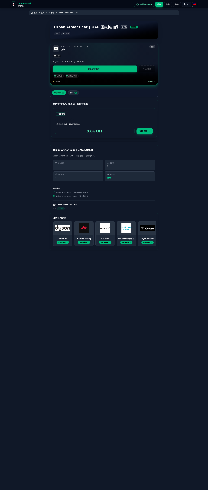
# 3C (57, 34)
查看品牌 (150, 81)
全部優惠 (58, 92)
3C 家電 (51, 13)
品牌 (159, 4)
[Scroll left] (54, 231)
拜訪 (125, 27)
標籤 (177, 4)
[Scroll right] (153, 231)
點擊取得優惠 (93, 68)
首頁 (35, 13)
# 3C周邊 (66, 34)
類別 (168, 4)
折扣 (73, 92)
